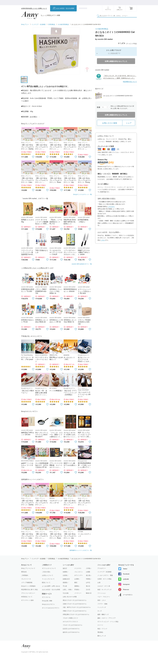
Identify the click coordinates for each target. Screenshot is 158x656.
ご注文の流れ (46, 572)
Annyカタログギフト (48, 604)
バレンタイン (78, 572)
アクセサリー (102, 568)
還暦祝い (77, 586)
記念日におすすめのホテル (71, 628)
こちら (103, 240)
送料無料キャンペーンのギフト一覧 (81, 550)
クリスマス (77, 568)
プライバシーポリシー (28, 593)
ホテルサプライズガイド (70, 621)
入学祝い (88, 568)
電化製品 (100, 632)
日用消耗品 (51, 24)
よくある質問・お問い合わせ (51, 586)
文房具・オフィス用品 (104, 579)
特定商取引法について (130, 81)
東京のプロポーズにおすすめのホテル (74, 600)
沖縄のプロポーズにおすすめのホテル (74, 611)
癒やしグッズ (102, 636)
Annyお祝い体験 (47, 601)
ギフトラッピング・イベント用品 (108, 621)
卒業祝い (88, 579)
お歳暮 (88, 572)
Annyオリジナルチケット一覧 (82, 194)
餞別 (75, 582)
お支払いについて (47, 575)
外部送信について (26, 597)
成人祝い (88, 575)
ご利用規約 (24, 575)
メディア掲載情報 (26, 582)
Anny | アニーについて (28, 568)
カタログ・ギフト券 (104, 586)
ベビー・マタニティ (104, 597)
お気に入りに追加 (109, 123)
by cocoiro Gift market (104, 39)
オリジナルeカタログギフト (50, 608)
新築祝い (65, 582)
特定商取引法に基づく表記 (29, 589)
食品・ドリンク (102, 628)
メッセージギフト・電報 (105, 575)
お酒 (99, 582)
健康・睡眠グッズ (103, 614)
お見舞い (77, 579)
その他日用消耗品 (63, 24)
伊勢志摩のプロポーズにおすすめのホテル (76, 614)
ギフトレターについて (49, 568)
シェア (129, 123)
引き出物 (65, 593)
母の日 (88, 586)
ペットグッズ (102, 607)
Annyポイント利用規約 (28, 586)
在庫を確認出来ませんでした (116, 61)
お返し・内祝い (68, 589)
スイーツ (100, 625)
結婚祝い (65, 572)
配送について (46, 582)
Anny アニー (25, 24)
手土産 (65, 586)
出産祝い (65, 575)
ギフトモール (46, 597)
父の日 (88, 589)
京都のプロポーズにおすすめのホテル (74, 604)
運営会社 (24, 572)
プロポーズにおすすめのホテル (72, 625)
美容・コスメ (102, 600)
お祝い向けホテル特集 (70, 597)
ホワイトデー (78, 575)
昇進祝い (77, 589)
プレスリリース (26, 579)
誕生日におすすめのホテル (71, 632)
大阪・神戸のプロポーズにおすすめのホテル (77, 607)
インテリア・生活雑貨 (38, 24)
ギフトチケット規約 (27, 600)
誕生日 (65, 568)
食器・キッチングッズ (104, 589)
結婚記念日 (66, 579)
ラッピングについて (48, 579)
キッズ (100, 611)
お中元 (88, 582)
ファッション (102, 593)
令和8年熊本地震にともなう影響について (34, 8)
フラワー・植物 (102, 604)
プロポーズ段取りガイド (70, 618)
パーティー (77, 593)
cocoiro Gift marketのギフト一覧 (82, 264)
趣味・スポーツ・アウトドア (107, 618)
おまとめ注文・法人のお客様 (65, 8)
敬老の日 (88, 593)
